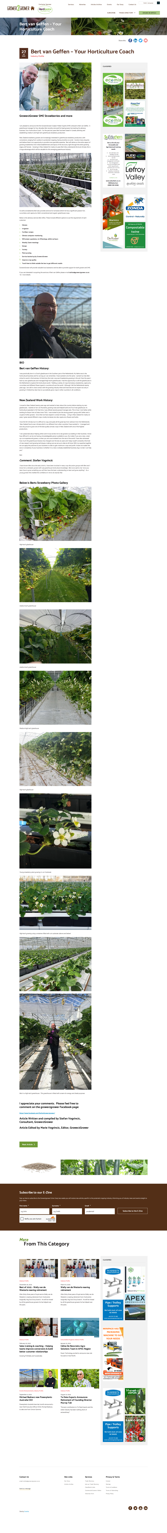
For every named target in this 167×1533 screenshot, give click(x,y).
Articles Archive (96, 4)
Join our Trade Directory (92, 1484)
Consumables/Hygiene (67, 1340)
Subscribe (111, 13)
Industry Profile (37, 56)
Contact (108, 1481)
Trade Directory (126, 13)
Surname (56, 1205)
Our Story (120, 4)
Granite (26, 1511)
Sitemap (108, 1484)
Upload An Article (149, 13)
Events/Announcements (26, 1391)
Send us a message (25, 1488)
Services (71, 4)
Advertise (82, 4)
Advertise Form (89, 1493)
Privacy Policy (109, 1493)
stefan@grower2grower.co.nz (31, 1481)
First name (24, 1205)
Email (88, 1205)
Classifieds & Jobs (90, 1487)
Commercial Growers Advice (93, 1490)
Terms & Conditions (111, 1487)
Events (109, 4)
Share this (122, 40)
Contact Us (132, 4)
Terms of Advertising (112, 1490)
